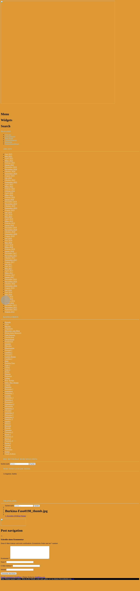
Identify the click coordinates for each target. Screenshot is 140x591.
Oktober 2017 (10, 258)
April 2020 (9, 193)
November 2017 (11, 256)
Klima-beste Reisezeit (13, 333)
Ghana (7, 367)
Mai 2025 (8, 156)
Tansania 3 (9, 437)
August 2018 (9, 236)
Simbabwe (9, 391)
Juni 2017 (8, 266)
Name (3, 562)
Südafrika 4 (9, 413)
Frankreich (9, 342)
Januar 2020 (9, 199)
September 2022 (11, 182)
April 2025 (9, 158)
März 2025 (9, 161)
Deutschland (9, 339)
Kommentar (5, 558)
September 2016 (11, 286)
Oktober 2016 (10, 284)
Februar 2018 (10, 249)
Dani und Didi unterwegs (18, 108)
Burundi (8, 426)
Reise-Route (9, 138)
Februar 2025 (10, 163)
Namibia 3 (9, 419)
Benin (7, 372)
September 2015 (11, 309)
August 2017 (9, 262)
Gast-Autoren (10, 335)
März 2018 (9, 247)
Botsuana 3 (9, 415)
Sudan (7, 452)
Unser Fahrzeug (10, 136)
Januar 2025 (9, 165)
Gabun (7, 378)
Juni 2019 (8, 215)
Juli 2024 (8, 178)
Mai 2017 (8, 268)
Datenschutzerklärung (12, 144)
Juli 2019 (8, 212)
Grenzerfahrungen (11, 140)
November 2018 (11, 230)
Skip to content (6, 131)
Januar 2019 (9, 225)
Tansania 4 (9, 441)
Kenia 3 (8, 443)
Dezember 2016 (11, 279)
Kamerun (8, 376)
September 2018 (11, 234)
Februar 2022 (10, 189)
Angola (7, 385)
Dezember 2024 (11, 167)
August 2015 (9, 312)
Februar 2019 (10, 223)
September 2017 (11, 260)
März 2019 (9, 221)
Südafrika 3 (9, 408)
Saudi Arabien (10, 454)
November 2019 (11, 204)
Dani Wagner (21, 516)
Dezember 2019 (11, 202)
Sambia (7, 421)
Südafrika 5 (9, 417)
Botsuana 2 (9, 402)
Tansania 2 (9, 432)
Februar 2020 (10, 197)
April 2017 (9, 271)
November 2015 (11, 307)
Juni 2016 (8, 292)
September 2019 (11, 208)
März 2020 (9, 195)
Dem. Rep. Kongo (12, 383)
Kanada (8, 322)
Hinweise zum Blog (12, 331)
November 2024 (11, 169)
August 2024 (9, 176)
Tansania (8, 430)
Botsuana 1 (9, 389)
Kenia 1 (8, 434)
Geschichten (9, 337)
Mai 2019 (8, 217)
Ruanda (8, 428)
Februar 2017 (10, 275)
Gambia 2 (8, 359)
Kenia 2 (8, 439)
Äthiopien (8, 449)
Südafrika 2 (9, 398)
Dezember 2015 (11, 305)
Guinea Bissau (10, 357)
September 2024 (11, 174)
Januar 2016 (9, 303)
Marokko (8, 346)
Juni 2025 (8, 154)
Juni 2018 (8, 240)
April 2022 (9, 184)
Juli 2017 (8, 264)
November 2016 (11, 281)
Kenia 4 (8, 447)
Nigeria (7, 374)
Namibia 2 (9, 400)
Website (3, 569)
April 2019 (9, 219)
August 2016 (9, 288)
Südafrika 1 (9, 393)
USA (7, 324)
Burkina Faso (10, 363)
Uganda (8, 445)
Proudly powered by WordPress (11, 577)
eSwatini (8, 411)
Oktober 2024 (10, 171)
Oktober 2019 (10, 206)
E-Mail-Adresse (6, 566)
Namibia (8, 387)
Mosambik (9, 406)
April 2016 (9, 297)
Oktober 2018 (10, 232)
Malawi (8, 424)
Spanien (8, 344)
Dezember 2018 (11, 227)
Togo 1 (7, 365)
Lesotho (8, 396)
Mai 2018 (8, 243)
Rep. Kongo (9, 380)
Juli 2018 (8, 238)
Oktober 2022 (10, 180)
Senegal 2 (8, 355)
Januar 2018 (9, 251)
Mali (6, 361)
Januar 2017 (9, 277)
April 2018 (9, 245)
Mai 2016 (8, 294)
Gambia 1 (8, 352)
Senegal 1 (8, 350)
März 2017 (9, 273)
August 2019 (9, 210)
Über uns (8, 134)
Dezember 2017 (11, 253)
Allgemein (9, 329)
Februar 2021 (10, 191)
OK (73, 579)
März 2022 (9, 186)
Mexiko (8, 326)
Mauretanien (9, 348)
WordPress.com (40, 577)
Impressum (8, 142)
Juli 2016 (8, 290)
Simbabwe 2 (9, 404)
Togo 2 (7, 370)
